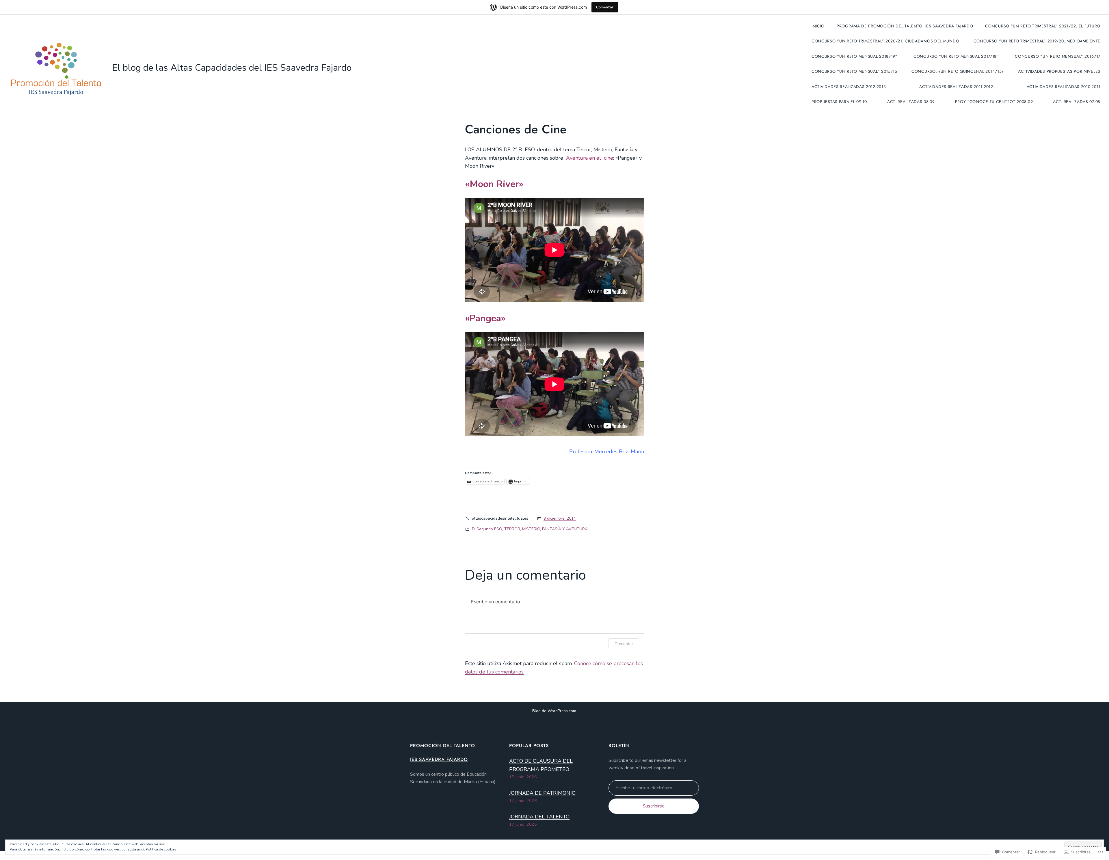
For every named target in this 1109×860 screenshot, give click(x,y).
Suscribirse (654, 806)
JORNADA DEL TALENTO (539, 816)
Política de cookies (161, 849)
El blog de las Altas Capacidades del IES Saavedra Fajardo (231, 67)
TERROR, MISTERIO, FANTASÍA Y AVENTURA (546, 529)
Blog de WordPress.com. (554, 711)
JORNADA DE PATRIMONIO (542, 793)
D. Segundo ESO (487, 529)
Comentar (624, 643)
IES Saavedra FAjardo (439, 759)
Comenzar (604, 7)
